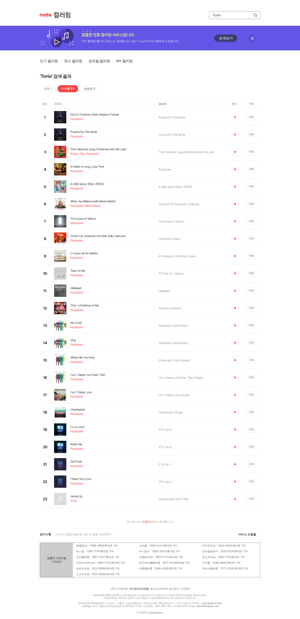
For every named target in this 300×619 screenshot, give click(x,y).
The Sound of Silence (171, 221)
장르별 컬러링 (99, 61)
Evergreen (165, 169)
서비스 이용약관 (119, 588)
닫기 (252, 38)
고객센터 (185, 588)
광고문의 (174, 588)
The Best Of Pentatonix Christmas (179, 204)
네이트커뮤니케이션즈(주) (106, 595)
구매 (251, 117)
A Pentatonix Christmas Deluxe (177, 256)
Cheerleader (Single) (171, 412)
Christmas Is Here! (169, 238)
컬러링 (64, 15)
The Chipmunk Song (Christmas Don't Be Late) (186, 152)
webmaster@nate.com (207, 606)
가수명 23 (67, 88)
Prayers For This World (172, 117)
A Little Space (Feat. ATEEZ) (175, 186)
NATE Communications (151, 612)
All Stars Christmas (170, 308)
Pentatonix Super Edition (173, 325)
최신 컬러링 (73, 61)
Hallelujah (164, 291)
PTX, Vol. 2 (165, 464)
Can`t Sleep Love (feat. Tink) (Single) (181, 377)
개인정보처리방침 (139, 588)
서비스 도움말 (247, 534)
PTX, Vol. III (165, 429)
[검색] (255, 15)
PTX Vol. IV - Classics (171, 273)
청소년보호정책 (159, 588)
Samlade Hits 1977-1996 (174, 499)
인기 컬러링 (49, 61)
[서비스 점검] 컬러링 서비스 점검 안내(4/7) (83, 534)
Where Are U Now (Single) (174, 360)
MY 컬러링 (124, 61)
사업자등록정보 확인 (211, 603)
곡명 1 (48, 88)
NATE (45, 15)
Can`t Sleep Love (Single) (174, 395)
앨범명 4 (89, 88)
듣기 (235, 117)
